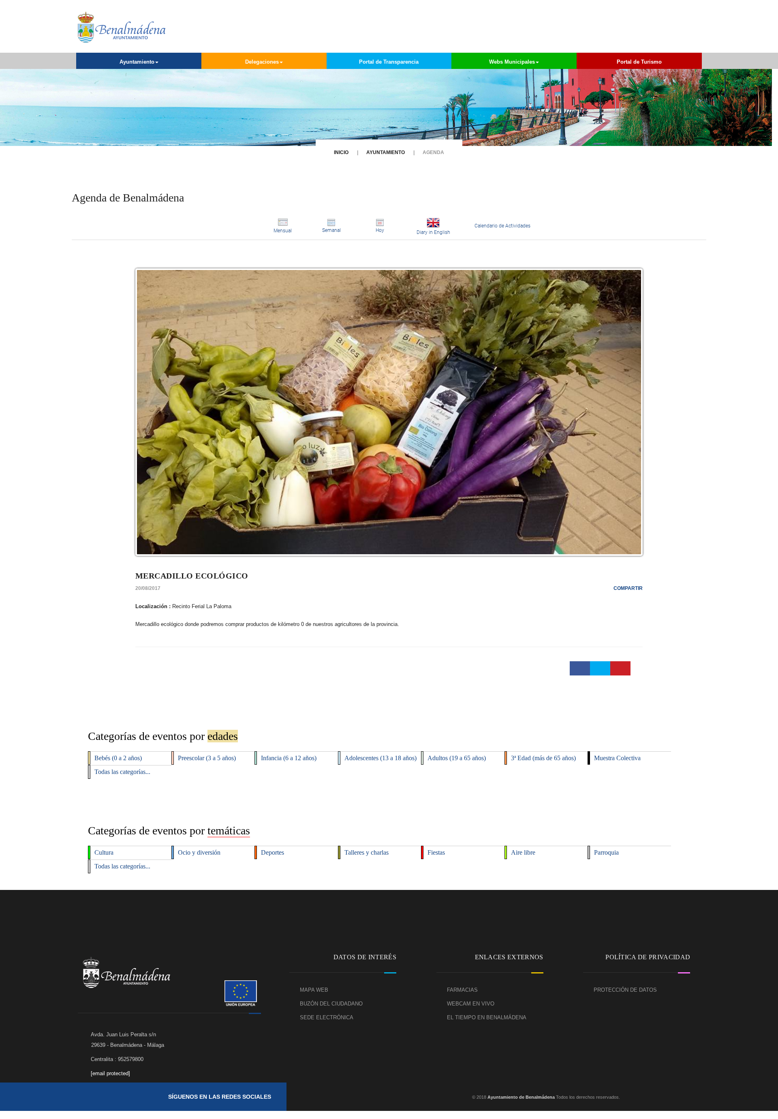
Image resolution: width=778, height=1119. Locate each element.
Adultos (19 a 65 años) (456, 758)
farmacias (462, 990)
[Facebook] (320, 1097)
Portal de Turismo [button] (639, 62)
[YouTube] (335, 1097)
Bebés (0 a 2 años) (118, 758)
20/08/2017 (147, 588)
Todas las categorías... (122, 771)
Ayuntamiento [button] (137, 62)
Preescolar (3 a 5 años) (207, 758)
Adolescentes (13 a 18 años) (380, 758)
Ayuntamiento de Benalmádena (520, 1097)
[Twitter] (306, 1097)
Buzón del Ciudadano (331, 1004)
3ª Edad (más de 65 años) (543, 758)
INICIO (341, 152)
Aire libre (523, 852)
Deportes (272, 852)
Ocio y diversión (199, 852)
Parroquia (606, 852)
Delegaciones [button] (262, 62)
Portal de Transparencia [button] (389, 62)
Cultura (103, 852)
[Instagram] (350, 1097)
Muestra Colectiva (617, 758)
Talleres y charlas (366, 852)
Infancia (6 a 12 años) (288, 758)
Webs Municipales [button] (512, 62)
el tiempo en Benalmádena (486, 1017)
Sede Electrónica (326, 1017)
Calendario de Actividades (502, 226)
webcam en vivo (470, 1004)
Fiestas (436, 852)
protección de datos (625, 990)
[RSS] (365, 1097)
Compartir (628, 588)
